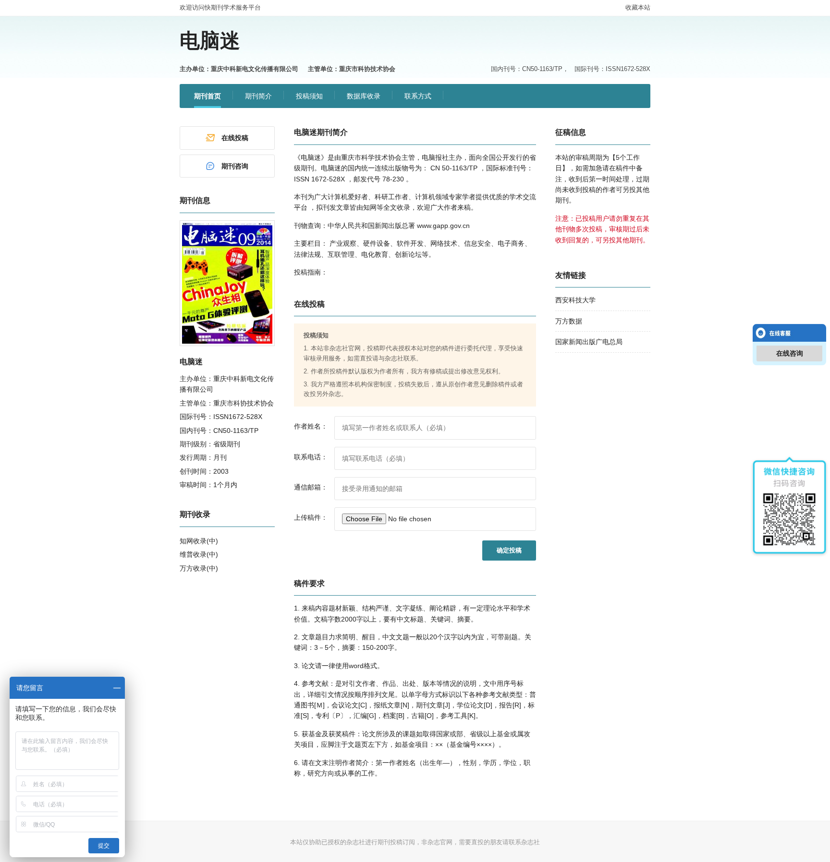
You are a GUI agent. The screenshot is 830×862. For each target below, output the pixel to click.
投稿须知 (309, 96)
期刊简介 (258, 96)
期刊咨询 (234, 166)
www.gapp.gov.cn (443, 225)
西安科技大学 (575, 300)
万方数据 (568, 321)
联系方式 (417, 96)
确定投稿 (509, 550)
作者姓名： (311, 426)
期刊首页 (207, 96)
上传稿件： (311, 517)
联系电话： (311, 457)
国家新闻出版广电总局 (588, 342)
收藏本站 (637, 7)
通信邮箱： (311, 487)
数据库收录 (363, 96)
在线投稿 (234, 138)
